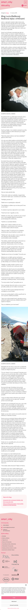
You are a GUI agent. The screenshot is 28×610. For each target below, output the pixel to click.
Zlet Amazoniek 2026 (8, 502)
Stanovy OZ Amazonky (6, 542)
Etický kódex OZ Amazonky (7, 546)
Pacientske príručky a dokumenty (9, 544)
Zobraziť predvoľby (14, 605)
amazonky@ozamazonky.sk (9, 527)
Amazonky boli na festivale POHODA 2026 (13, 500)
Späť (25, 6)
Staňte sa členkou (5, 538)
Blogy (7, 13)
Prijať (14, 598)
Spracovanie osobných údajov (8, 550)
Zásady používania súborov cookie (13, 608)
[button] (26, 585)
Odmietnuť (14, 601)
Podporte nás (5, 540)
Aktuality (4, 536)
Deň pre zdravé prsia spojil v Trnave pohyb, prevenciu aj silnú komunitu (13, 504)
